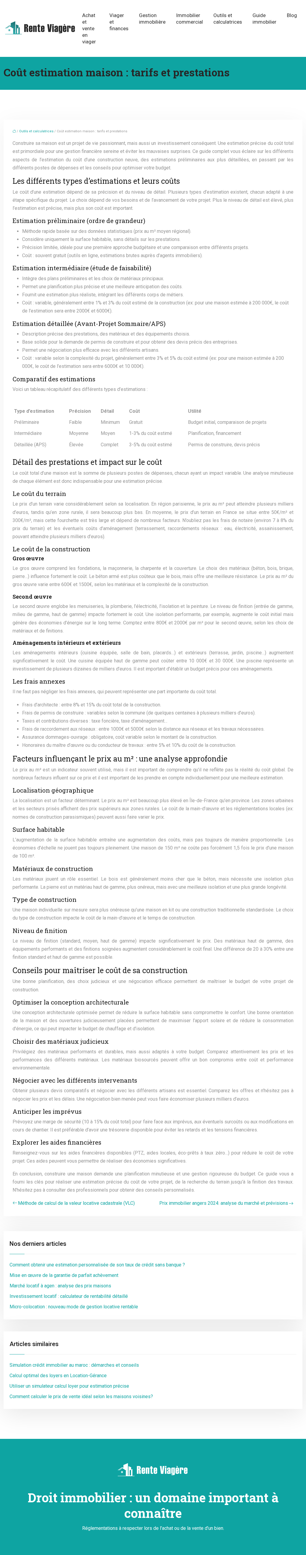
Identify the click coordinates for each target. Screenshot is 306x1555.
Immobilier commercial (189, 18)
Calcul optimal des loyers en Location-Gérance (58, 1375)
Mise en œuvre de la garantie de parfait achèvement (64, 1275)
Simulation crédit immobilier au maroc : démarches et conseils (74, 1365)
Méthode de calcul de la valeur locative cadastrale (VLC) (76, 1203)
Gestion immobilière (152, 18)
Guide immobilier (264, 18)
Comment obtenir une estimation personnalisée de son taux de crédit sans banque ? (97, 1265)
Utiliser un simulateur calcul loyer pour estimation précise (69, 1386)
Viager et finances (118, 21)
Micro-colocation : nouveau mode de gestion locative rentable (74, 1307)
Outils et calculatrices (227, 18)
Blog (292, 15)
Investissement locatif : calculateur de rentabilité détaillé (69, 1296)
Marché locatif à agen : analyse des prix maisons (60, 1286)
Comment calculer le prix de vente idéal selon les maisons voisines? (81, 1396)
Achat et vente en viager (89, 28)
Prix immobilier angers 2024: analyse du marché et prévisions (223, 1203)
